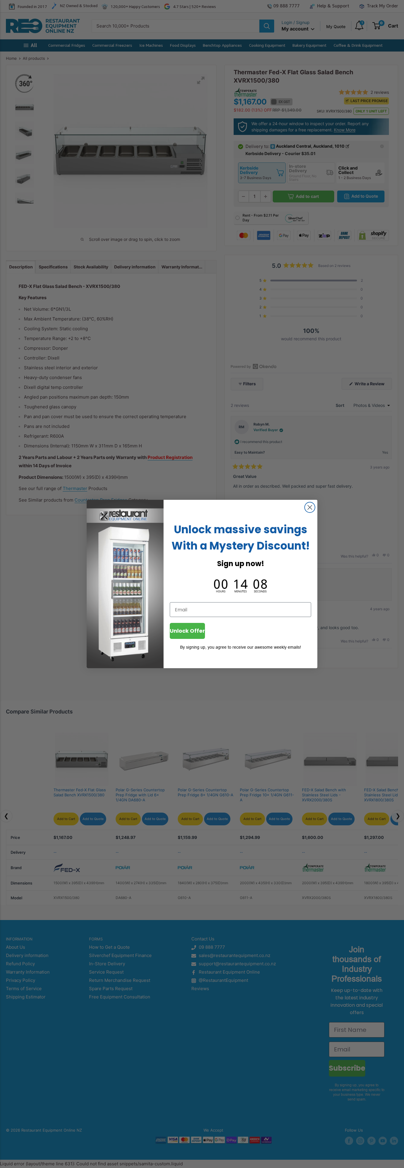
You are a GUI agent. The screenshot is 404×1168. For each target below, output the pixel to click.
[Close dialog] (310, 507)
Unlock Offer (187, 630)
